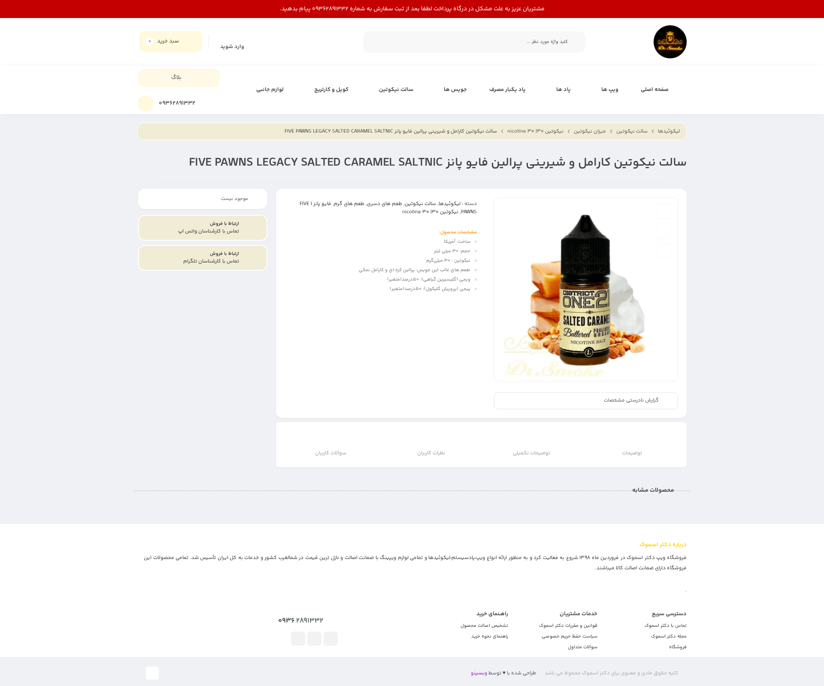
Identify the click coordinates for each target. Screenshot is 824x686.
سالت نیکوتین (632, 131)
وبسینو (479, 673)
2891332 (300, 620)
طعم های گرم (349, 204)
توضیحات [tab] (632, 453)
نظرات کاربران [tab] (431, 453)
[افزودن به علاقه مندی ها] (664, 211)
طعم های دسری (384, 204)
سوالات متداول (582, 647)
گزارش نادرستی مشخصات (631, 401)
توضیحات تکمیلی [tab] (531, 453)
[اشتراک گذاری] (664, 251)
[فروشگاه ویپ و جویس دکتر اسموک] (670, 41)
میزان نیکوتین (590, 131)
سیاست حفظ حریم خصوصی (569, 636)
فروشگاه (678, 647)
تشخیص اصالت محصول (484, 625)
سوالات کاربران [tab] (330, 453)
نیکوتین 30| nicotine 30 (535, 131)
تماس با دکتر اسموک (666, 625)
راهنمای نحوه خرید (489, 636)
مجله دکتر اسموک (669, 636)
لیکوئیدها (669, 131)
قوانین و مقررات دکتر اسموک (568, 625)
